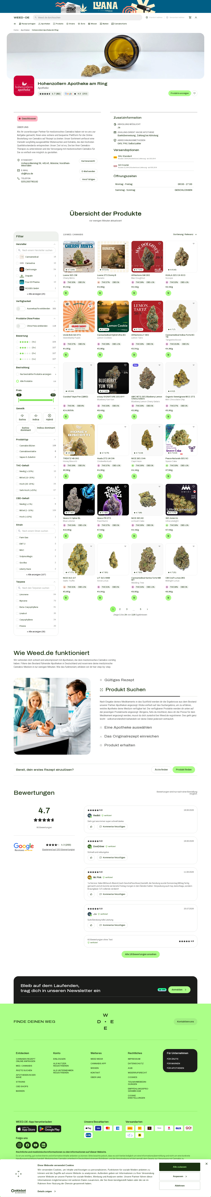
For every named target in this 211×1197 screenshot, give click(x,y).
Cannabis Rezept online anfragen (25, 1060)
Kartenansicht (88, 161)
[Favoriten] (194, 93)
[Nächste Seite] (147, 609)
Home (16, 30)
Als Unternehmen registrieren (63, 1071)
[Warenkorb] (190, 17)
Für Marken (173, 1063)
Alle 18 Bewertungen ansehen (140, 954)
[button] (165, 17)
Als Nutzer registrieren (61, 1064)
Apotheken (25, 30)
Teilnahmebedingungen (137, 1083)
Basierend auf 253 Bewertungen (58, 849)
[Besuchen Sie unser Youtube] (35, 1145)
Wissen (95, 1068)
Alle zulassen (179, 1167)
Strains (20, 1082)
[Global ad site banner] (105, 6)
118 (54, 381)
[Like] (91, 827)
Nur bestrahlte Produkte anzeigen (35, 374)
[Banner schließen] (207, 1164)
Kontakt (95, 1073)
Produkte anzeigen (180, 93)
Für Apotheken (175, 1068)
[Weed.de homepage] (21, 17)
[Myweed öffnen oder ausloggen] (196, 17)
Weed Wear (97, 1059)
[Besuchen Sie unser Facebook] (27, 1145)
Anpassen (178, 1176)
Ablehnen (180, 1185)
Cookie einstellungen (136, 1097)
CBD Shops (22, 1086)
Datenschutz (136, 1063)
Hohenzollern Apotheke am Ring (45, 30)
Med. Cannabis (24, 1066)
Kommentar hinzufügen (114, 827)
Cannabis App (98, 1063)
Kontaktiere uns (185, 1021)
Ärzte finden (161, 769)
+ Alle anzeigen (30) (36, 632)
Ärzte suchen (24, 1070)
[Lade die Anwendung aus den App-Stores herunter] (26, 1128)
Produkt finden (184, 769)
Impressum (134, 1059)
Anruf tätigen (88, 179)
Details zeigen (45, 1191)
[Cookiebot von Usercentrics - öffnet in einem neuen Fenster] (18, 1191)
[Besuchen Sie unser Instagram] (19, 1145)
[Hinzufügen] (66, 293)
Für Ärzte (172, 1059)
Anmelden (177, 989)
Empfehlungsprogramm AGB (138, 1090)
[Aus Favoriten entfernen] (91, 243)
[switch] (21, 308)
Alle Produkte (26, 381)
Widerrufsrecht (137, 1073)
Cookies (132, 1077)
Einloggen (59, 1059)
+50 (163, 990)
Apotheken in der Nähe (26, 1076)
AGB (130, 1068)
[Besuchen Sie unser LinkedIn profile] (43, 1145)
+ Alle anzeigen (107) (36, 575)
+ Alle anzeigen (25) (36, 294)
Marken (20, 1091)
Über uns (96, 1077)
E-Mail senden (88, 171)
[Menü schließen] (14, 23)
